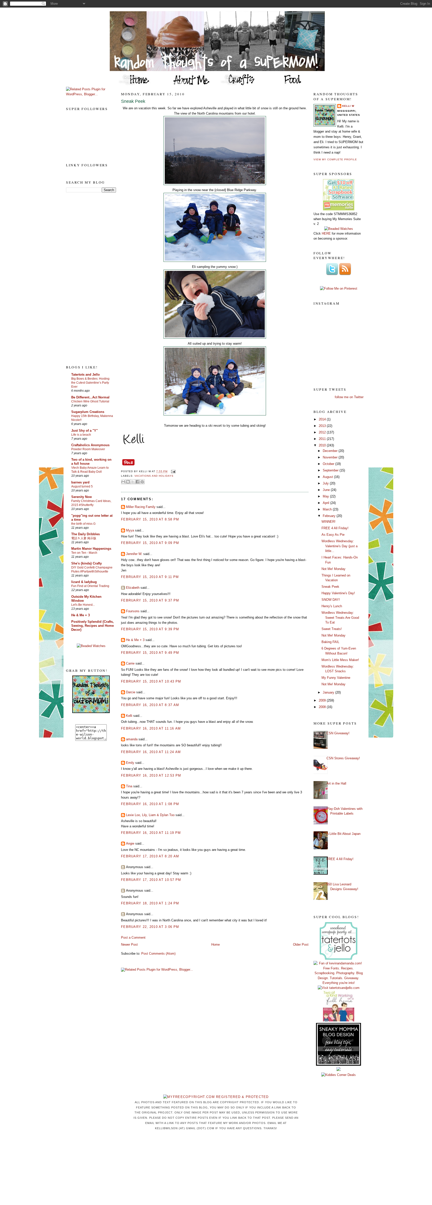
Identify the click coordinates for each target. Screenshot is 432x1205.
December (330, 451)
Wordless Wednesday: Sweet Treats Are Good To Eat (340, 617)
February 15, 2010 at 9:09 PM (150, 543)
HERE (326, 233)
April (326, 503)
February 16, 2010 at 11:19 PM (151, 833)
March (328, 509)
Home (215, 944)
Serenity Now (81, 497)
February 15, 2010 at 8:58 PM (150, 519)
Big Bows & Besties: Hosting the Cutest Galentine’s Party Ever (90, 382)
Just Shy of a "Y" (84, 430)
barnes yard (80, 482)
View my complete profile (335, 159)
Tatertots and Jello (85, 374)
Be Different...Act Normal (90, 397)
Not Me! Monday (334, 569)
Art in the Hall (336, 783)
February (329, 516)
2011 (323, 439)
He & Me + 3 (80, 615)
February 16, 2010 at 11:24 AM (151, 752)
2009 (323, 700)
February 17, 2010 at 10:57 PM (151, 880)
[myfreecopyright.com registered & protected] (216, 1097)
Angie (130, 843)
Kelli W (348, 106)
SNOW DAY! (331, 599)
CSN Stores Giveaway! (343, 758)
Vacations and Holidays (154, 475)
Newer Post (129, 944)
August (328, 477)
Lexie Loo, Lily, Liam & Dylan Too (150, 815)
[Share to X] (132, 481)
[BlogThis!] (128, 481)
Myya (130, 530)
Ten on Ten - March (84, 552)
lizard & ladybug (84, 582)
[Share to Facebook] (137, 481)
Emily (130, 763)
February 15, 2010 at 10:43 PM (151, 681)
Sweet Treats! (332, 629)
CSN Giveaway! (338, 733)
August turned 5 (82, 486)
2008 (323, 707)
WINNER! (329, 521)
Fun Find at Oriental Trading (90, 586)
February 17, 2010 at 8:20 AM (150, 856)
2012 (323, 432)
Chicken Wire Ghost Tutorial (90, 401)
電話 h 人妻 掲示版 (83, 538)
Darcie (130, 692)
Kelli (129, 716)
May (326, 496)
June (327, 490)
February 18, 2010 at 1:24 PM (150, 903)
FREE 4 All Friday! (335, 528)
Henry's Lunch (332, 606)
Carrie (130, 663)
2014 (323, 419)
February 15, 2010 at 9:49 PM (150, 653)
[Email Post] (172, 471)
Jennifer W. (134, 554)
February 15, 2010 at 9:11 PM (150, 577)
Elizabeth (133, 587)
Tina (129, 786)
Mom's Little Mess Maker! (340, 660)
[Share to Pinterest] (142, 481)
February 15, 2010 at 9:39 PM (150, 629)
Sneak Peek (133, 101)
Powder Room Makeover (88, 449)
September (331, 470)
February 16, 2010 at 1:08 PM (150, 804)
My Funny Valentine (336, 678)
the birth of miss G (83, 523)
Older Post (300, 944)
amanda (132, 739)
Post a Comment (133, 937)
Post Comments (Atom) (158, 953)
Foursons (133, 611)
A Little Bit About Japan (343, 834)
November (330, 457)
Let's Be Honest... (83, 605)
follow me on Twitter (349, 397)
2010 (323, 445)
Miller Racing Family (141, 507)
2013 (323, 426)
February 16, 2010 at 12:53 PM (151, 775)
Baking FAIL (330, 642)
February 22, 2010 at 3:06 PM (150, 927)
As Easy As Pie (333, 534)
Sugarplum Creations (87, 412)
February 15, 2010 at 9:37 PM (150, 600)
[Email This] (123, 481)
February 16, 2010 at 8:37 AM (150, 705)
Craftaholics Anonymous (90, 445)
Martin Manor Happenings (91, 548)
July (326, 483)
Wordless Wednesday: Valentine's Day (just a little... (340, 546)
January (329, 692)
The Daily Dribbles (85, 534)
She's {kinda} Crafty (86, 563)
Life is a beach (81, 434)
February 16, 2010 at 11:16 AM (151, 728)
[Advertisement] (86, 278)
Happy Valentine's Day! (338, 593)
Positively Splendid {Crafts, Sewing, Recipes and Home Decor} (92, 626)
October (329, 464)
